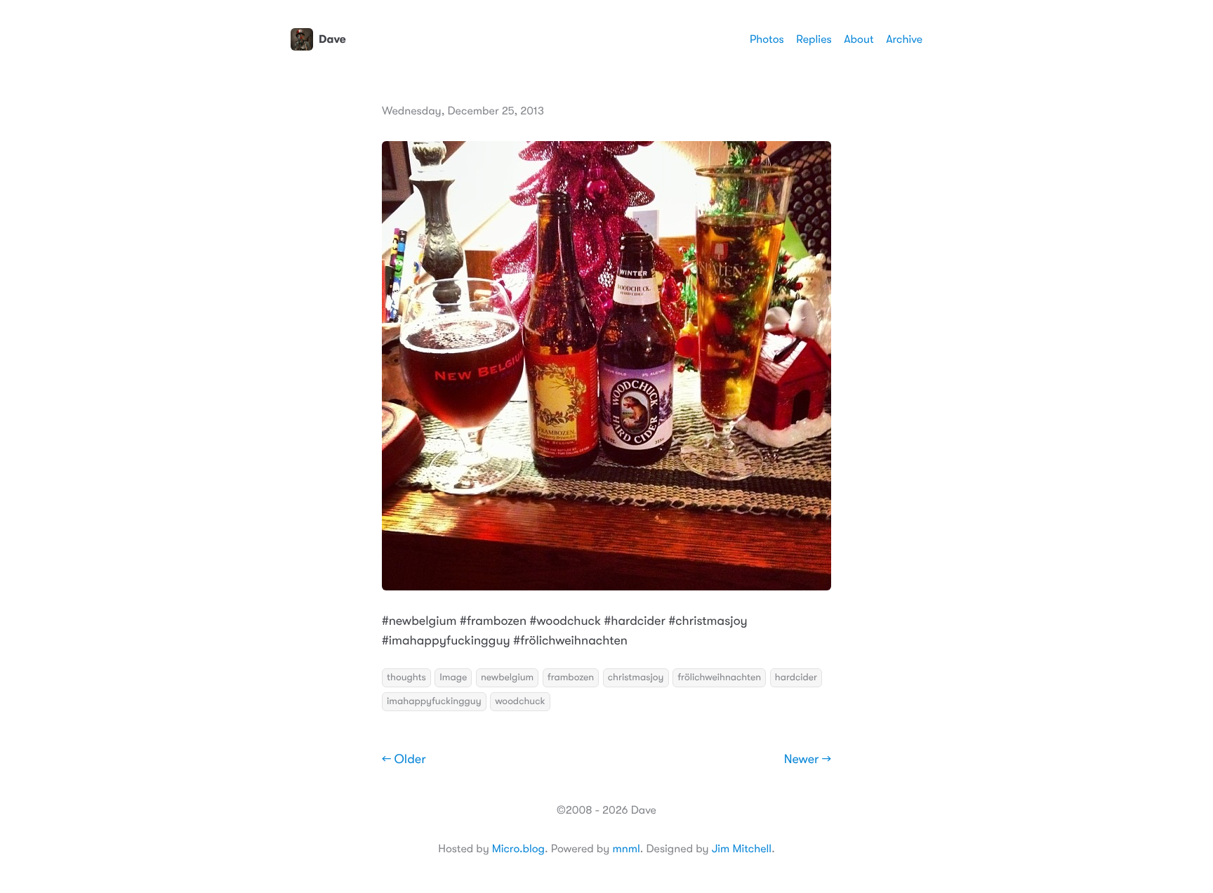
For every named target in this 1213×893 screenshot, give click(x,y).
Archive (904, 39)
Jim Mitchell (741, 848)
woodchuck (520, 701)
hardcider (796, 677)
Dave (332, 39)
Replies (813, 39)
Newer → (807, 760)
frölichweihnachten (719, 677)
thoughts (406, 677)
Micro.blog (518, 848)
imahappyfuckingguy (434, 701)
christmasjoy (636, 677)
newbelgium (507, 677)
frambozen (571, 677)
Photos (767, 39)
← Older (404, 760)
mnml (625, 848)
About (858, 39)
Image (453, 677)
